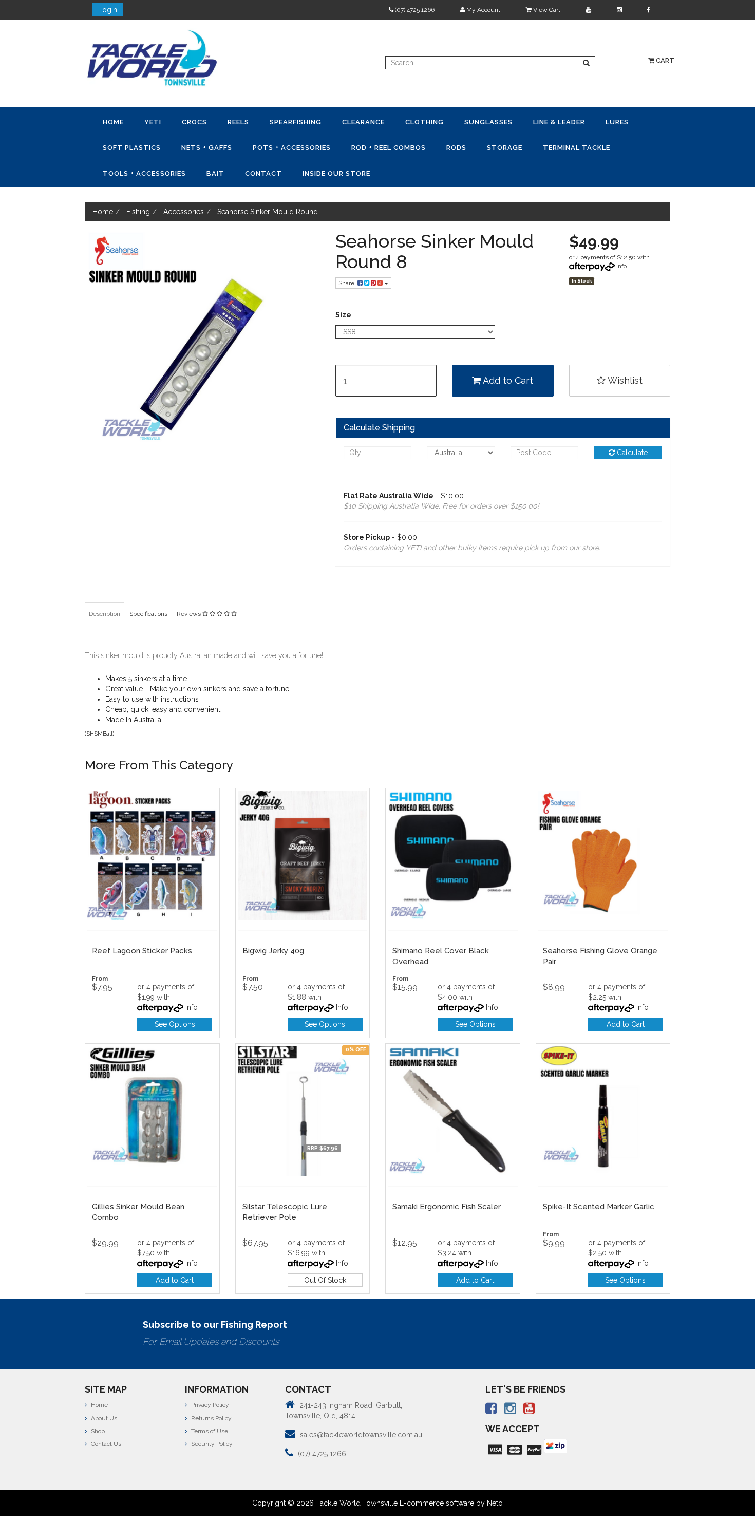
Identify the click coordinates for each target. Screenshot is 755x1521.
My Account (482, 9)
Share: (347, 255)
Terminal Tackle (366, 146)
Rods (273, 146)
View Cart (546, 9)
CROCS (161, 121)
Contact (541, 146)
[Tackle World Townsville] (152, 57)
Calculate (631, 425)
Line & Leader (445, 121)
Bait (507, 146)
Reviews (189, 586)
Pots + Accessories (135, 146)
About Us (103, 1390)
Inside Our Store (601, 146)
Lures (490, 121)
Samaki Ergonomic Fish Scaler (446, 1179)
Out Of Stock (325, 1252)
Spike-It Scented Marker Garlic (598, 1179)
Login (107, 10)
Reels (191, 121)
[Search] (586, 62)
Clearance (290, 121)
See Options (175, 996)
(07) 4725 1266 (414, 9)
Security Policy (211, 1416)
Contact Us (105, 1416)
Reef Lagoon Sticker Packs (142, 923)
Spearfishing (235, 121)
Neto (495, 1475)
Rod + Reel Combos (218, 146)
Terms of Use (209, 1403)
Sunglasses (388, 121)
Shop (97, 1403)
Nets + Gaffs (599, 121)
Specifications (148, 586)
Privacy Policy (209, 1377)
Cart (664, 60)
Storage (308, 146)
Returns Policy (211, 1390)
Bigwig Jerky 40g (273, 923)
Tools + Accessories (448, 146)
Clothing (337, 121)
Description (104, 586)
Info (621, 238)
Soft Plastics (538, 121)
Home (106, 121)
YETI (132, 121)
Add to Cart (507, 352)
